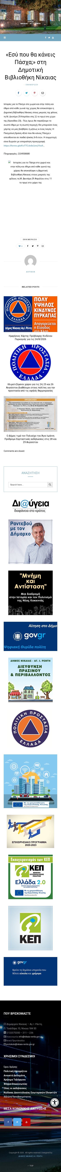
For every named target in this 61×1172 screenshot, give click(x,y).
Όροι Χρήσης (10, 1066)
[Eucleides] (55, 1103)
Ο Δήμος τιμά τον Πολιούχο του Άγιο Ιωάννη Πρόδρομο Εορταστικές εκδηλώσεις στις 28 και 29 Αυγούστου (30, 439)
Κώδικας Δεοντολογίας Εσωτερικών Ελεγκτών (30, 1092)
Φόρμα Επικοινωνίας (15, 1084)
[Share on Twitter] (26, 93)
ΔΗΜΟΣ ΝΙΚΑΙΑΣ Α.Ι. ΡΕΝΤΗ (30, 1156)
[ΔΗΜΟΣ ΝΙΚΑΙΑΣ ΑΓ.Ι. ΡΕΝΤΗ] (30, 17)
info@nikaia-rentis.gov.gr (30, 1037)
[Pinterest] (35, 93)
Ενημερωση (32, 85)
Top (31, 1165)
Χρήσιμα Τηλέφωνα (14, 1079)
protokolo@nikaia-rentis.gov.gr (20, 1044)
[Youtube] (26, 1122)
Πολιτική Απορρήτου (15, 1071)
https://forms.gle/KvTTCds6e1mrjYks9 (23, 145)
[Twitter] (17, 1122)
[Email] (43, 93)
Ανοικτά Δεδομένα (14, 1075)
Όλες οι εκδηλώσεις (15, 1088)
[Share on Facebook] (18, 93)
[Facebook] (8, 1122)
